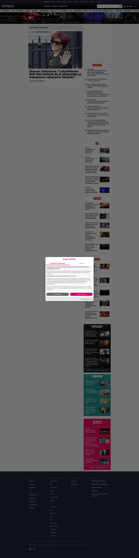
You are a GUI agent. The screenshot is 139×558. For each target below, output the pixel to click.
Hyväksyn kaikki (81, 294)
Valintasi (81, 263)
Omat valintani (57, 294)
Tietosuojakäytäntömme (87, 299)
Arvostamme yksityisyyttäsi (57, 263)
